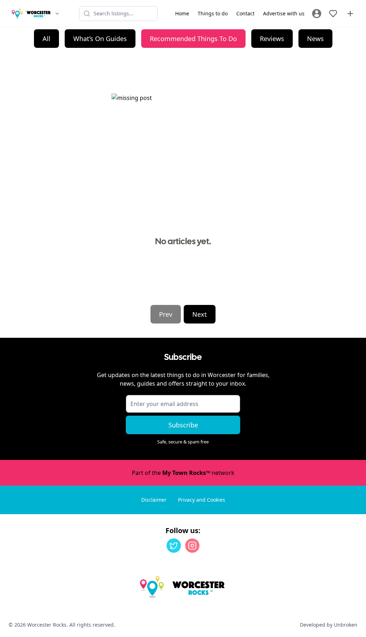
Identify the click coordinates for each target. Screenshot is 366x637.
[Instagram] (192, 545)
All (46, 38)
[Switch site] (57, 13)
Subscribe (183, 425)
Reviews (272, 38)
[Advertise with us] (350, 13)
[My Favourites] (333, 13)
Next (199, 314)
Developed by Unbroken (328, 624)
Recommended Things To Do (193, 38)
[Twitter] (174, 545)
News (315, 38)
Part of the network (183, 473)
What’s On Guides (100, 38)
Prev (165, 314)
